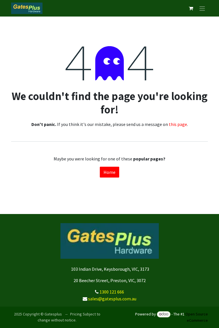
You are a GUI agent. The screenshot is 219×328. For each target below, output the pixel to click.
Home (109, 172)
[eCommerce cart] (190, 8)
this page (178, 124)
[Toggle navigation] (202, 8)
